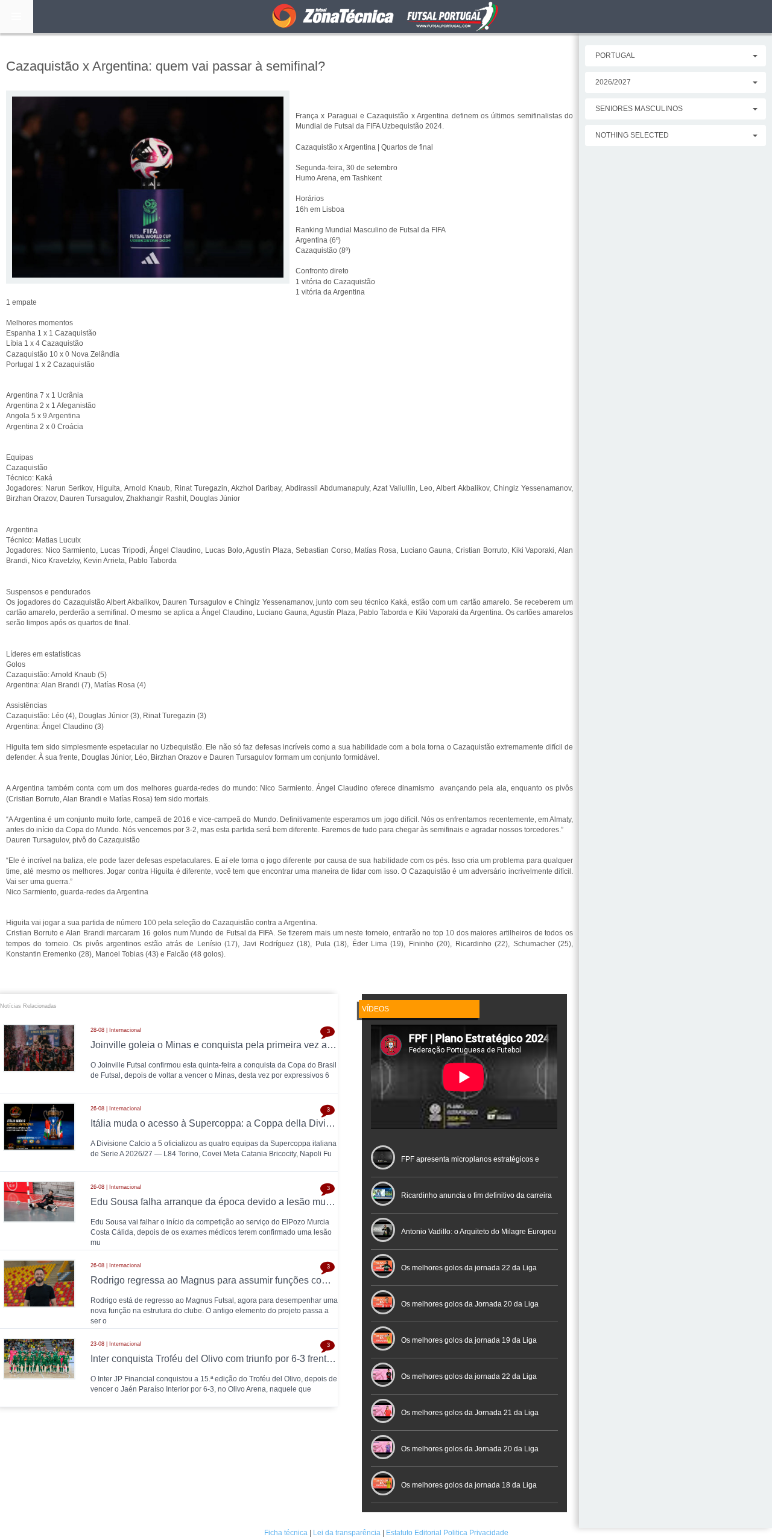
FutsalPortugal (386, 16)
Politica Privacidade (475, 1533)
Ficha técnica (286, 1533)
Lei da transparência (347, 1533)
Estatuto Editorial (413, 1533)
